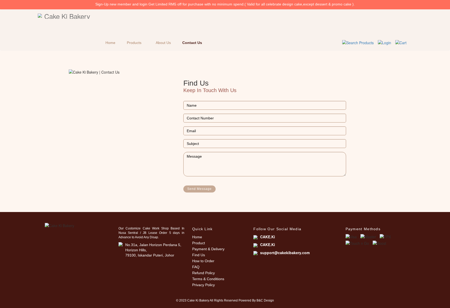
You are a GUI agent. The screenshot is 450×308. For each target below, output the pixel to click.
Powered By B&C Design (256, 300)
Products (134, 43)
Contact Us (192, 43)
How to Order (203, 261)
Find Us (198, 255)
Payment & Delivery (208, 249)
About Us (163, 43)
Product (198, 243)
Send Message (199, 189)
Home (110, 43)
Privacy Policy (203, 285)
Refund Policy (203, 273)
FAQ (195, 267)
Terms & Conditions (208, 279)
